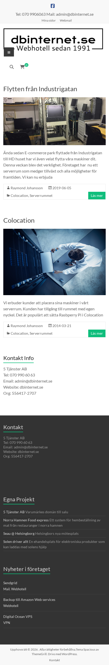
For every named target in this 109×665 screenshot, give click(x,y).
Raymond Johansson (27, 188)
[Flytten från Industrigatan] (54, 99)
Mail (6, 589)
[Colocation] (54, 231)
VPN (6, 623)
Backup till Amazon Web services (29, 599)
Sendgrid (10, 583)
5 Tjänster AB (14, 512)
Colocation (19, 195)
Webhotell (18, 589)
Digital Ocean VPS (17, 616)
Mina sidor (49, 20)
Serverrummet (41, 195)
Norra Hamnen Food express (26, 520)
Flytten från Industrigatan (40, 89)
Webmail (66, 20)
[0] (22, 66)
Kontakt (54, 660)
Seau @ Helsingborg (18, 533)
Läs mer (97, 195)
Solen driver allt (15, 541)
